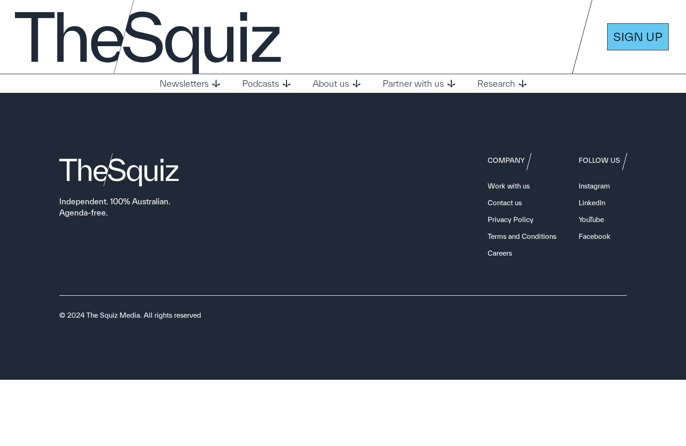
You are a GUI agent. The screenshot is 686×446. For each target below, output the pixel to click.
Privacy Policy (510, 219)
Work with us (509, 186)
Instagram (594, 186)
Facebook (594, 236)
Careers (500, 253)
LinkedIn (592, 203)
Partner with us (413, 83)
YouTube (591, 219)
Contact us (505, 203)
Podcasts (260, 83)
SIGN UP (638, 36)
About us (331, 83)
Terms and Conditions (522, 236)
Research (496, 83)
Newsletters (184, 83)
